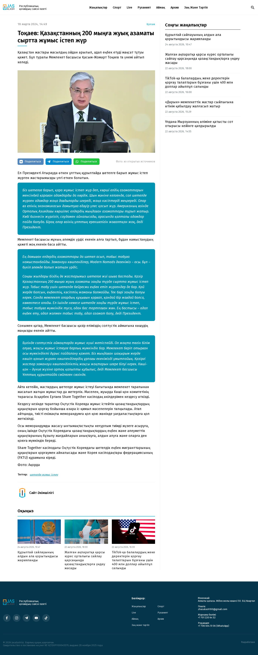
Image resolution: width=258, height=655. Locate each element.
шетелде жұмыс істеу (44, 474)
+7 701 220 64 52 (207, 617)
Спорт (117, 7)
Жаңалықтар (98, 7)
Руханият (144, 7)
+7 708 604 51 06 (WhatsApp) (213, 625)
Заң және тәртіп (196, 7)
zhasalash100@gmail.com (212, 609)
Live (129, 7)
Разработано (248, 642)
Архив (175, 7)
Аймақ (160, 7)
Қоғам (151, 24)
